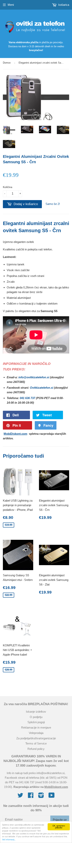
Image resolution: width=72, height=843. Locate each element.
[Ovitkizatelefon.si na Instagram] (41, 796)
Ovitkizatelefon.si (41, 387)
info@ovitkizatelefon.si (33, 377)
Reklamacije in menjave (36, 727)
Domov (7, 62)
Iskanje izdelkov (36, 711)
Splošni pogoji (36, 722)
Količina (7, 187)
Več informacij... (9, 839)
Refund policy (36, 748)
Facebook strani (15, 777)
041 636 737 (27, 398)
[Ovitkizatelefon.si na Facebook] (31, 796)
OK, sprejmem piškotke (58, 826)
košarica (63, 4)
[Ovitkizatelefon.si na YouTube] (52, 796)
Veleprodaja (36, 733)
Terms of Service (36, 743)
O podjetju (36, 717)
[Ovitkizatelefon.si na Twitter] (20, 796)
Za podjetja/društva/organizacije (36, 738)
